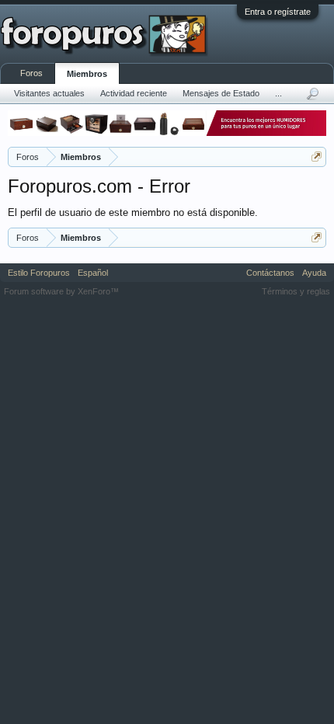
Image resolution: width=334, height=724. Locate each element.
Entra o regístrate (278, 11)
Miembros (87, 73)
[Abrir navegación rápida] (316, 156)
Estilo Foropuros (39, 272)
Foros (31, 73)
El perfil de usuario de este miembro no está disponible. (133, 212)
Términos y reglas (296, 291)
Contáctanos (270, 272)
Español (93, 272)
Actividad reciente (133, 93)
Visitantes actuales (49, 93)
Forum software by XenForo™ (61, 291)
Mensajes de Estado (221, 93)
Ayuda (314, 272)
